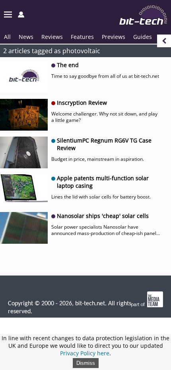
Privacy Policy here (84, 353)
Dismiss (85, 363)
